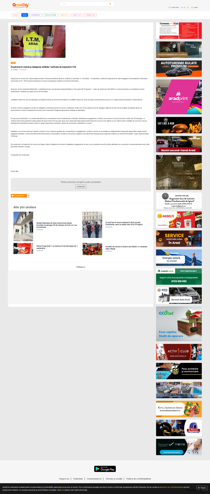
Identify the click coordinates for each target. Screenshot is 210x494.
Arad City (64, 15)
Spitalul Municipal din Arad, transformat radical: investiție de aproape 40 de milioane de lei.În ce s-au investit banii (56, 225)
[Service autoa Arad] (179, 295)
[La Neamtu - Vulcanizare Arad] (179, 428)
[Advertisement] (116, 40)
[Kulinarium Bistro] (179, 409)
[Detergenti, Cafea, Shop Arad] (179, 219)
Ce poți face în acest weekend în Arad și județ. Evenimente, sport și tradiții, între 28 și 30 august (124, 223)
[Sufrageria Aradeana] (179, 172)
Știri (25, 15)
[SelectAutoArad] (179, 144)
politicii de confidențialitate (172, 487)
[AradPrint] (179, 96)
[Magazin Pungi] (179, 276)
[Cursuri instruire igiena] (179, 200)
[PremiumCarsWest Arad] (179, 68)
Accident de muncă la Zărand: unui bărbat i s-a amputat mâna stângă (126, 248)
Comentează (19, 196)
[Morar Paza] (179, 371)
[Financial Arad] (179, 447)
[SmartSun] (179, 257)
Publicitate (78, 479)
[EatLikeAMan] (179, 125)
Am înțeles (202, 488)
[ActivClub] (179, 352)
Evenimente (35, 15)
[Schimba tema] (188, 7)
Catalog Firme (50, 15)
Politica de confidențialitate (138, 479)
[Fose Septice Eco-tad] (179, 323)
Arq (17, 171)
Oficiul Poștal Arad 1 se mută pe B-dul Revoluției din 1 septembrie (57, 247)
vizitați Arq (81, 187)
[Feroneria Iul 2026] (179, 30)
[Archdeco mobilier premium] (179, 390)
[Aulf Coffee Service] (179, 238)
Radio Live (77, 15)
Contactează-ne (94, 479)
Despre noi (64, 479)
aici (62, 490)
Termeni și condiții (114, 479)
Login (195, 7)
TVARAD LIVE (90, 15)
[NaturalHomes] (179, 49)
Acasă (15, 15)
